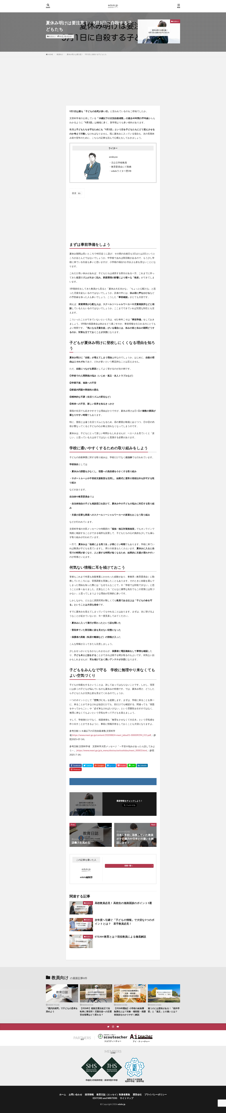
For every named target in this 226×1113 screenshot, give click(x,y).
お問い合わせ (75, 1094)
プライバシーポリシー (155, 1094)
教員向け (52, 36)
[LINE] (131, 765)
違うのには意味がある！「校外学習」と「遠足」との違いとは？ (164, 1010)
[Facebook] (75, 765)
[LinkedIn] (142, 765)
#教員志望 (68, 36)
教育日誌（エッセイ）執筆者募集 (113, 1094)
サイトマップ (126, 1098)
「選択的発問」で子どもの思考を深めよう (62, 1010)
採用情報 (89, 1094)
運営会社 (137, 1094)
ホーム (62, 1094)
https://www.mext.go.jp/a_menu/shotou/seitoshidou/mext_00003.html (112, 750)
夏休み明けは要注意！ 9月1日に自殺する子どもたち (87, 54)
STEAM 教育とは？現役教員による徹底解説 (120, 936)
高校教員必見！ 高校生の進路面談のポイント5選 (123, 903)
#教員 (61, 36)
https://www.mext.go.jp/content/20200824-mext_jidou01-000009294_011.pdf (111, 735)
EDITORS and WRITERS (105, 1098)
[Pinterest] (75, 769)
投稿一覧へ (129, 866)
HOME (50, 54)
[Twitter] (87, 765)
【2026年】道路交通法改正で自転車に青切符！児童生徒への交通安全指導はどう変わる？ (96, 1011)
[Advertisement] (113, 80)
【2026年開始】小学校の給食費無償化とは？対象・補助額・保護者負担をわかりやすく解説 (130, 1011)
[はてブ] (111, 765)
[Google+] (99, 765)
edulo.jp (121, 1104)
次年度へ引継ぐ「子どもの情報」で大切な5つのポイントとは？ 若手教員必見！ (124, 921)
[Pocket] (121, 765)
